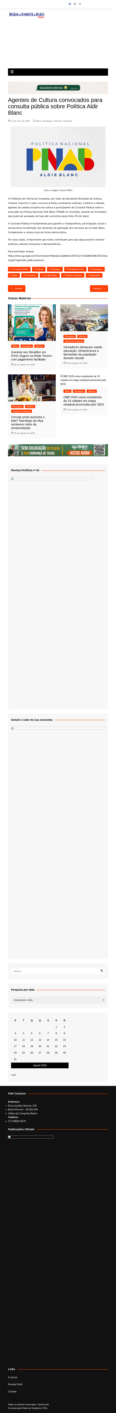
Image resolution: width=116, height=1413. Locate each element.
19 (31, 1046)
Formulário (31, 275)
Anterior (18, 288)
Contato (12, 1391)
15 (56, 1040)
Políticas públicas (73, 275)
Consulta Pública (20, 269)
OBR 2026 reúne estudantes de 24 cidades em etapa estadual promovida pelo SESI (83, 401)
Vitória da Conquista (74, 341)
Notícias (58, 121)
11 (23, 1040)
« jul (13, 1074)
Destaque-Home (76, 269)
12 (31, 1040)
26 (31, 1052)
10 (15, 1040)
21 (48, 1046)
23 (64, 1046)
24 (15, 1052)
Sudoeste (67, 121)
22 (56, 1046)
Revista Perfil (15, 1384)
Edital (15, 275)
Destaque (55, 269)
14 (48, 1040)
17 (15, 1046)
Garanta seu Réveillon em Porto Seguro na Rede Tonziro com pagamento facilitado (31, 355)
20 (40, 1046)
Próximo (97, 288)
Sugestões (95, 275)
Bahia (38, 121)
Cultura (39, 269)
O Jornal (12, 1377)
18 (23, 1046)
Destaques (47, 121)
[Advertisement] (58, 45)
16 (64, 1040)
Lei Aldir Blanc (50, 275)
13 (40, 1040)
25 (23, 1052)
